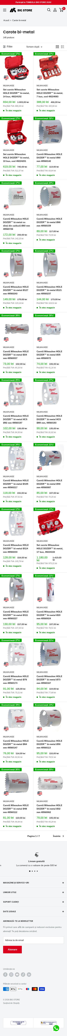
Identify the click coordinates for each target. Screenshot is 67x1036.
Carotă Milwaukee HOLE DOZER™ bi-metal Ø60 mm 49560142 (49, 157)
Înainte (56, 836)
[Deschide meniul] (4, 10)
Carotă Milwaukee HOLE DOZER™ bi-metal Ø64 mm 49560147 (16, 744)
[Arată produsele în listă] (62, 46)
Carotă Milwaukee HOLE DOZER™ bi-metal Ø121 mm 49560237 (49, 290)
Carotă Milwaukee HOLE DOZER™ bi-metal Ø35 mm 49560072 (49, 354)
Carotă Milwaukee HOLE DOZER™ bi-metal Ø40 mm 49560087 (49, 483)
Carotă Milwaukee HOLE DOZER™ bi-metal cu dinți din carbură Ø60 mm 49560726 (16, 224)
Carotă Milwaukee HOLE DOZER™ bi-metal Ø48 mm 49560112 (16, 808)
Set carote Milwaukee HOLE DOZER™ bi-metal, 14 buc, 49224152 (16, 93)
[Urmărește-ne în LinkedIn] (29, 974)
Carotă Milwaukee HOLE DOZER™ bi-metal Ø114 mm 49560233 (16, 548)
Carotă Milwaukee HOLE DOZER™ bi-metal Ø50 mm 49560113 (49, 744)
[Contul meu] (55, 10)
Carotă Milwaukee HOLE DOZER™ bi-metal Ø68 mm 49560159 (49, 222)
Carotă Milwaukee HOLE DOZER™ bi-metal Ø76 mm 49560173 (16, 679)
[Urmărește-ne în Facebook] (5, 974)
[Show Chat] (57, 1028)
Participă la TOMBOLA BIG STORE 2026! (33, 2)
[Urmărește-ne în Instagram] (11, 974)
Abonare (12, 949)
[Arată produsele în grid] (57, 46)
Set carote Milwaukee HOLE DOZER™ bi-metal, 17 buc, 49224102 (50, 548)
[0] (61, 10)
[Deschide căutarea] (49, 10)
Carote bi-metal (19, 20)
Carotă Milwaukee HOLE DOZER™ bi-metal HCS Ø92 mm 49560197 (16, 419)
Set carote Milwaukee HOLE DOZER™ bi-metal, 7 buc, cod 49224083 (50, 93)
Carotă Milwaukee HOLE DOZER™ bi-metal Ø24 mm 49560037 (16, 354)
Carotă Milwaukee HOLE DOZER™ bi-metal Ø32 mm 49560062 (49, 808)
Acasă (6, 20)
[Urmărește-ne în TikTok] (23, 974)
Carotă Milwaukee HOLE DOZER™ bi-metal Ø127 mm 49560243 (16, 290)
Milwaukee (8, 86)
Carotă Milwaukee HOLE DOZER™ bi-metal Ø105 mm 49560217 (16, 483)
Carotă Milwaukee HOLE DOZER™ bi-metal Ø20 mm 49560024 (49, 615)
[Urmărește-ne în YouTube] (17, 974)
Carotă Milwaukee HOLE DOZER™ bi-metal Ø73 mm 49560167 (49, 679)
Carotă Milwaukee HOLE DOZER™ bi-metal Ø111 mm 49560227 (16, 615)
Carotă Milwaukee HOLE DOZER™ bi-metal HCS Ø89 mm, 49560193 (49, 419)
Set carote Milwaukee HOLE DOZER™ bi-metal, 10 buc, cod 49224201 (16, 157)
